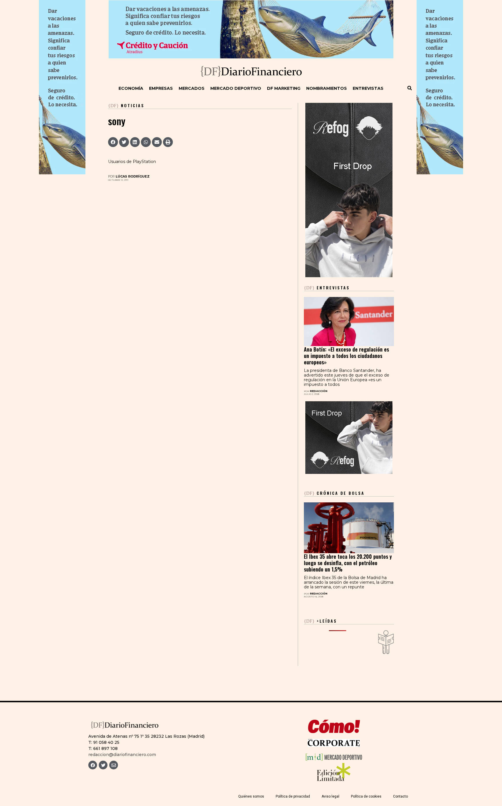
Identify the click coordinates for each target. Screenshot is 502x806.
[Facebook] (92, 765)
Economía (131, 88)
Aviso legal (330, 796)
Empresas (161, 88)
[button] (410, 88)
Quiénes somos (251, 796)
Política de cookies (366, 796)
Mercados (192, 88)
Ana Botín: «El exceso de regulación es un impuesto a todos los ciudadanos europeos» (346, 355)
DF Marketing (283, 88)
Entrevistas (368, 88)
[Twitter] (103, 765)
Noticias (132, 105)
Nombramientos (326, 88)
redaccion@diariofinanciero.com (122, 754)
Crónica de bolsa (334, 493)
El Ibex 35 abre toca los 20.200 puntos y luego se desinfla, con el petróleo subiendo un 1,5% (348, 563)
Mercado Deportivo (235, 88)
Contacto (400, 796)
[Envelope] (113, 765)
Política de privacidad (293, 796)
